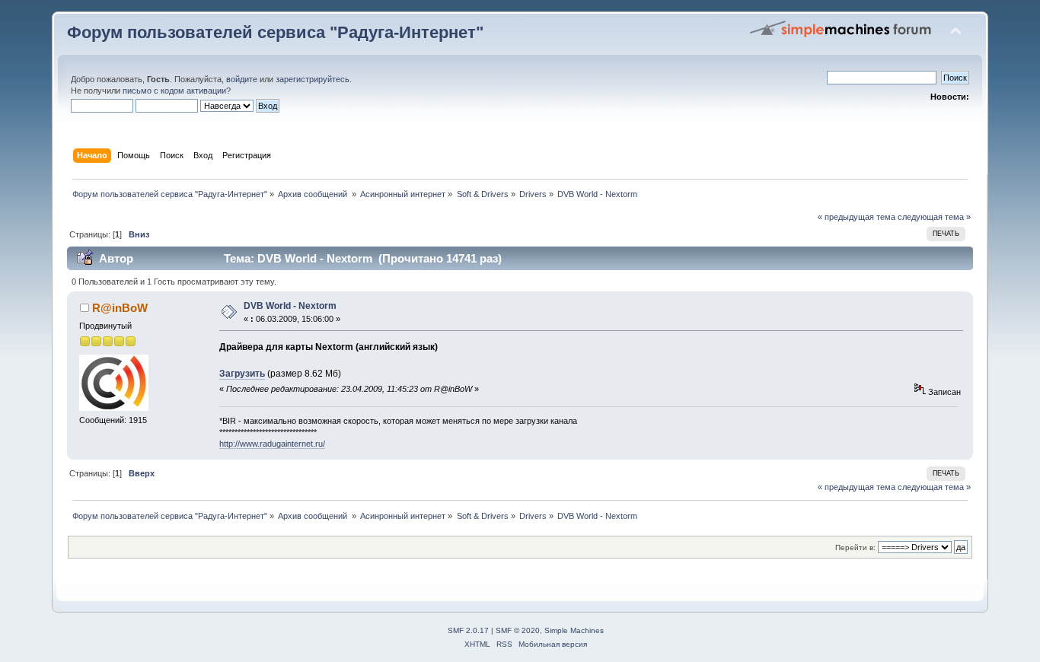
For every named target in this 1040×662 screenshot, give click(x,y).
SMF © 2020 (518, 630)
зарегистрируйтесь (312, 79)
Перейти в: (855, 547)
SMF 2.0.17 (468, 630)
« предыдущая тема (856, 216)
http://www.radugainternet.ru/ (272, 443)
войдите (241, 79)
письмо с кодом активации (174, 90)
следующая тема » (934, 216)
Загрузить (242, 373)
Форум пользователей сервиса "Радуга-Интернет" (275, 32)
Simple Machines (574, 630)
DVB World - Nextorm (290, 306)
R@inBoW (120, 307)
